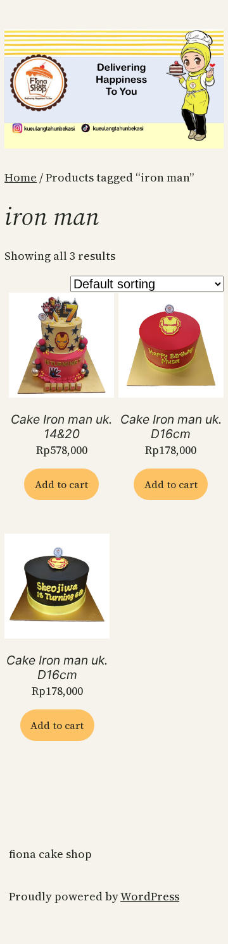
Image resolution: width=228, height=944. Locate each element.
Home (20, 177)
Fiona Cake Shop (50, 854)
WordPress (149, 896)
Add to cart (61, 484)
